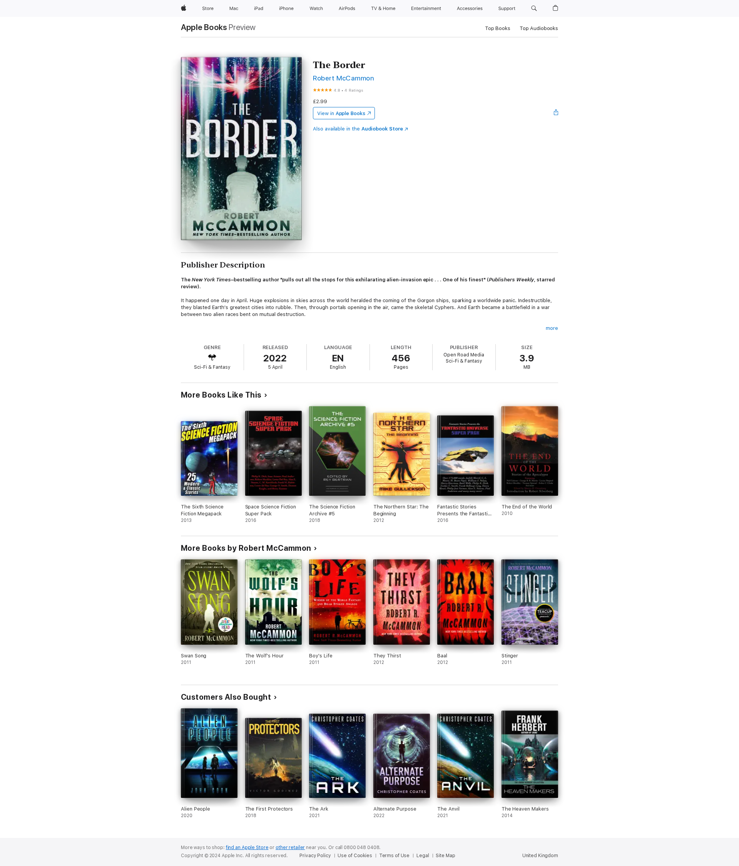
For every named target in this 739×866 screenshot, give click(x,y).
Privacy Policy (315, 855)
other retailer (290, 847)
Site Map (445, 855)
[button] (534, 8)
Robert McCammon (343, 78)
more (552, 328)
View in (341, 113)
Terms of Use (394, 855)
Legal (422, 855)
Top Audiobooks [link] (539, 28)
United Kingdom (540, 855)
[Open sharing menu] (556, 113)
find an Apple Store (247, 847)
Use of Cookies (355, 855)
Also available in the (358, 129)
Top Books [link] (497, 28)
